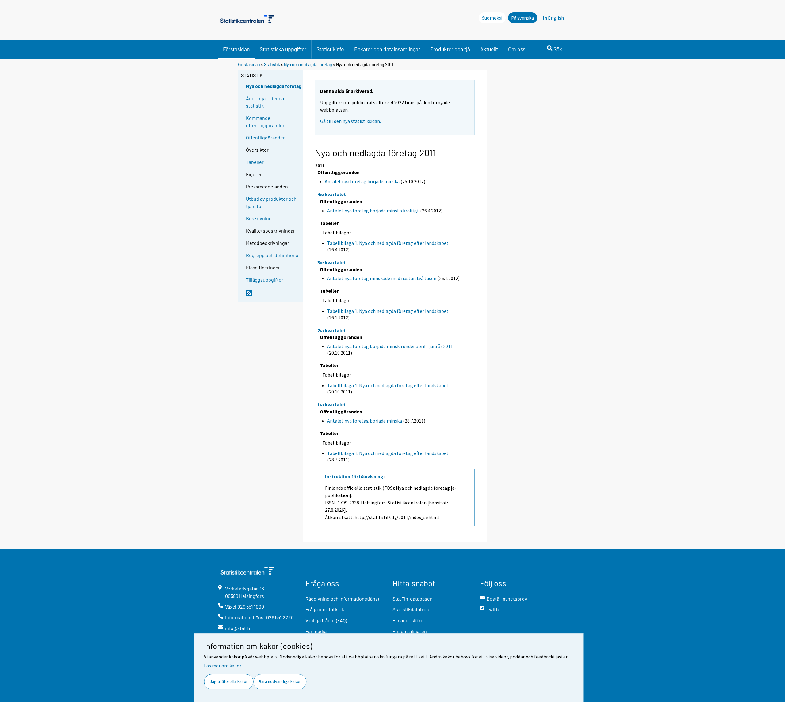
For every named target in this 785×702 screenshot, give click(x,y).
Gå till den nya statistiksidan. (350, 121)
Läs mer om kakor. (223, 665)
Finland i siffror (408, 620)
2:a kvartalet (331, 330)
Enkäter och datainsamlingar (387, 49)
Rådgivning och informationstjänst (342, 598)
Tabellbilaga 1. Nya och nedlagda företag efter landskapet (388, 243)
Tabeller (255, 162)
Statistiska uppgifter (283, 49)
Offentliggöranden (266, 137)
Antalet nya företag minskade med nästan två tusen (381, 278)
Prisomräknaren (409, 631)
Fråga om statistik (324, 609)
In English (553, 18)
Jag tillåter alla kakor (229, 681)
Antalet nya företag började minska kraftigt (373, 210)
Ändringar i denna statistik (265, 101)
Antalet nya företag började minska (362, 181)
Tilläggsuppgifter (264, 280)
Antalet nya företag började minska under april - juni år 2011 (390, 346)
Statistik (272, 64)
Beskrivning (259, 218)
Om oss (516, 49)
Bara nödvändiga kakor (280, 681)
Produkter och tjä (450, 49)
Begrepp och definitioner (273, 255)
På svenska (522, 18)
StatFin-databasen (412, 598)
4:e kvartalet (331, 194)
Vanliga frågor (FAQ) (326, 620)
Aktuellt (489, 49)
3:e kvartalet (331, 262)
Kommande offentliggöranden (265, 121)
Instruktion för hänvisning (354, 476)
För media (316, 631)
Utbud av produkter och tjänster (271, 202)
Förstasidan (236, 49)
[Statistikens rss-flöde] (273, 295)
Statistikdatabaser (412, 609)
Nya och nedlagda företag (308, 64)
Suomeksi (492, 18)
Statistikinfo (330, 49)
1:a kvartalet (331, 404)
